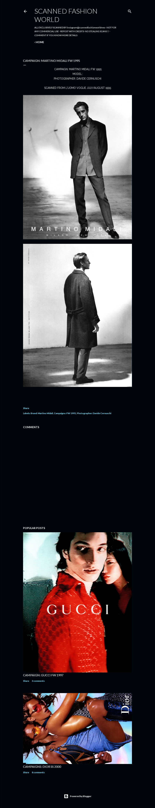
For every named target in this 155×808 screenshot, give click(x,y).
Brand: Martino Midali (42, 413)
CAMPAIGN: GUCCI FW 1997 (43, 675)
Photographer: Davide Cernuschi (94, 413)
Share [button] (26, 408)
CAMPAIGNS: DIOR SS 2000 (42, 766)
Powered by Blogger (80, 796)
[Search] (129, 10)
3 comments (38, 680)
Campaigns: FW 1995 (65, 413)
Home (40, 42)
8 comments (38, 772)
